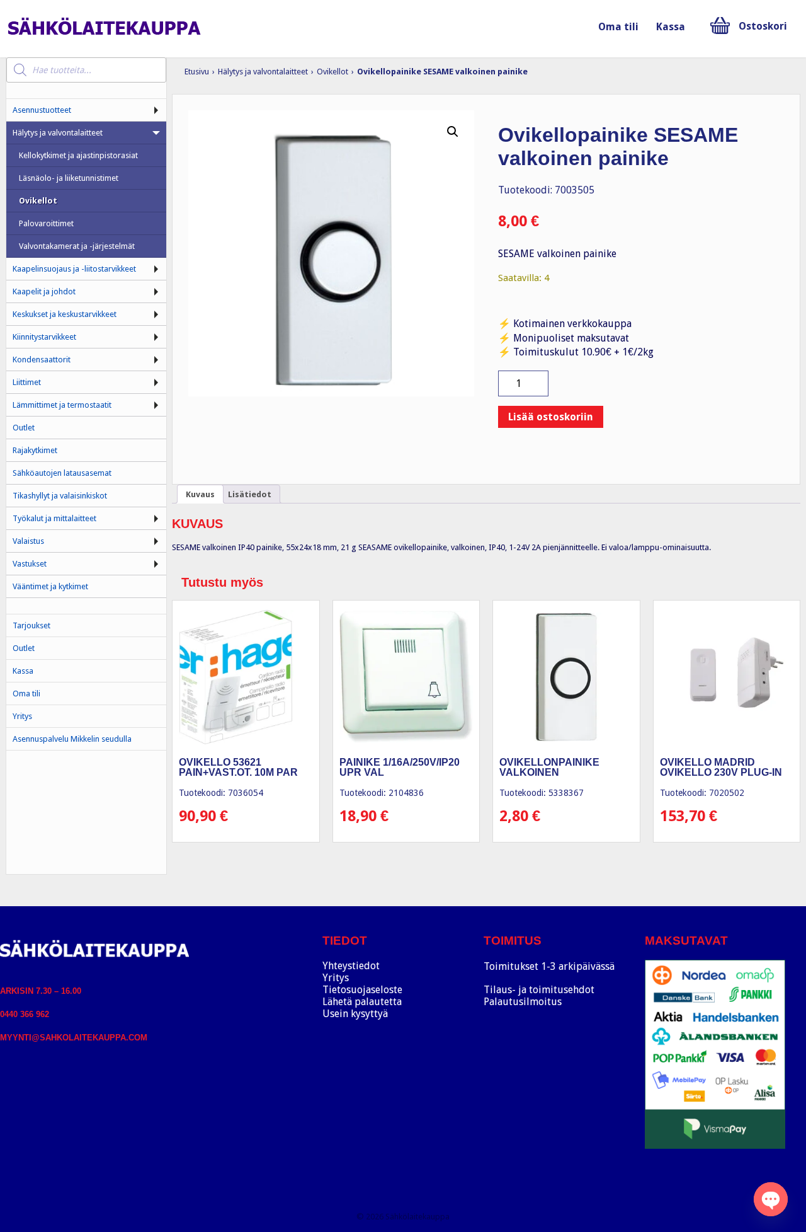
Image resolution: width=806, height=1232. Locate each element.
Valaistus (28, 541)
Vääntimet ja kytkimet (50, 586)
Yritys (22, 716)
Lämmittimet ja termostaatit (62, 405)
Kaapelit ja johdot (44, 291)
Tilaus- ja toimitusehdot (539, 990)
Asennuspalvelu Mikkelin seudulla (72, 739)
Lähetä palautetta (362, 1002)
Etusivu (196, 71)
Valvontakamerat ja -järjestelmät (77, 246)
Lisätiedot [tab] (249, 494)
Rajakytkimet (35, 450)
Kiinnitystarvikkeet (44, 337)
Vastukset (30, 563)
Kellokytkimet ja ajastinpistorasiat (78, 155)
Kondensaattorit (42, 359)
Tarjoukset (31, 625)
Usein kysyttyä (355, 1014)
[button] (452, 131)
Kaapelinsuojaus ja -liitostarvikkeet (74, 268)
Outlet (24, 427)
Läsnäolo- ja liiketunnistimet (68, 178)
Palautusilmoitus (523, 1002)
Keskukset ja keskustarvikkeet (64, 314)
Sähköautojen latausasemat (62, 473)
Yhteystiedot (351, 966)
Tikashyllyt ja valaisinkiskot (60, 495)
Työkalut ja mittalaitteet (54, 518)
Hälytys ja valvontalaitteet (263, 71)
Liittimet (27, 382)
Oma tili (618, 27)
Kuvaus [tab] (200, 494)
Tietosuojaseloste (362, 990)
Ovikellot (332, 71)
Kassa (670, 27)
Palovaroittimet (46, 223)
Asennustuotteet (42, 110)
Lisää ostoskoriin (550, 417)
